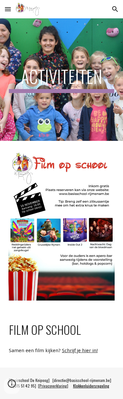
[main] (61, 80)
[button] (8, 9)
